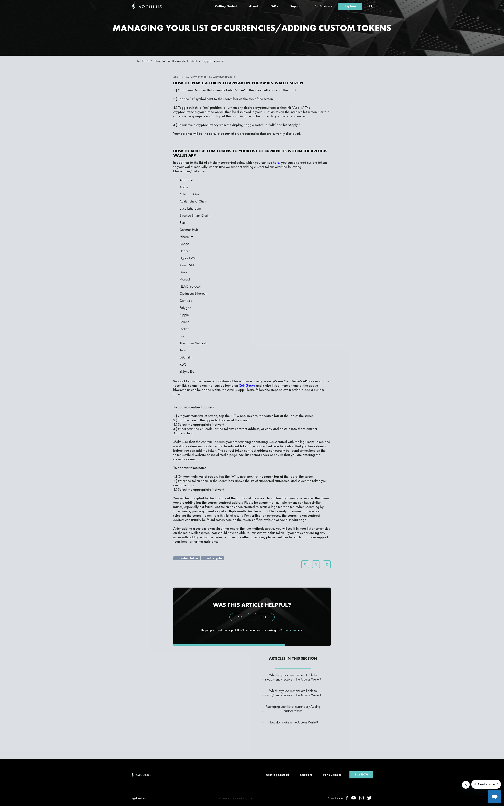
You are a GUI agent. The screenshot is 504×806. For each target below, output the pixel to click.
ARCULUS (143, 61)
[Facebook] (305, 564)
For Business (323, 6)
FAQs (274, 6)
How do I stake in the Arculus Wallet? (293, 722)
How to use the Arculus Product (176, 61)
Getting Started (226, 6)
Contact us (289, 630)
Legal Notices (138, 798)
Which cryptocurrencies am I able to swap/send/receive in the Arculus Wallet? (293, 677)
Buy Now (350, 6)
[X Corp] (316, 564)
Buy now (361, 775)
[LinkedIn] (327, 564)
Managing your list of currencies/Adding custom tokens (293, 708)
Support (296, 6)
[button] (371, 6)
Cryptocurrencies (213, 61)
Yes (240, 617)
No (263, 617)
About (253, 6)
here (184, 541)
